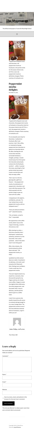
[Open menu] (17, 34)
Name (4, 374)
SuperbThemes (17, 427)
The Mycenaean (17, 21)
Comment (5, 356)
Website (4, 389)
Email (4, 382)
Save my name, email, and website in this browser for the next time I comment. (15, 398)
